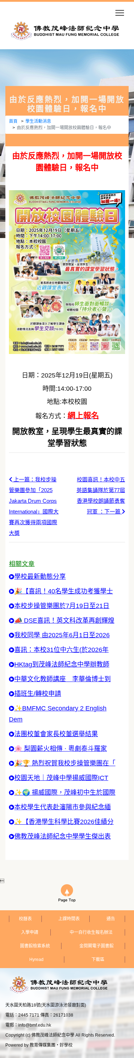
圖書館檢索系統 (35, 945)
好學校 (66, 1045)
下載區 (97, 959)
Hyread (36, 959)
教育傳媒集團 (42, 1045)
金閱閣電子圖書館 (96, 945)
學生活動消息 (38, 121)
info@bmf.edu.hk (34, 1025)
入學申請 (29, 932)
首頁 (13, 121)
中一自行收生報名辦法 (91, 932)
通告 (110, 918)
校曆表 (25, 918)
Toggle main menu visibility (120, 12)
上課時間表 (69, 918)
